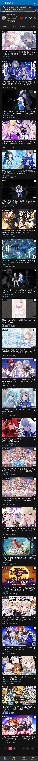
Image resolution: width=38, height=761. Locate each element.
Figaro (4, 413)
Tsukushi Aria (6, 145)
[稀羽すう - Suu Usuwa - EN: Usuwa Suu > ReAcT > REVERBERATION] (4, 18)
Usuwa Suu (11, 15)
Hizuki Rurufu (6, 56)
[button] (11, 2)
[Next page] (32, 748)
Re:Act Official (6, 473)
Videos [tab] (4, 26)
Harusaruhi (5, 264)
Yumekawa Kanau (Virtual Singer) (12, 354)
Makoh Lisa (5, 562)
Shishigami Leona (7, 235)
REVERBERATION (7, 443)
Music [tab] (22, 26)
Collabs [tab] (32, 26)
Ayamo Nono (6, 324)
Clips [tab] (13, 26)
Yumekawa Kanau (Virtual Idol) (11, 681)
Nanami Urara (6, 175)
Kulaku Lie (5, 711)
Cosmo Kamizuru (7, 86)
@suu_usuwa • (11, 17)
